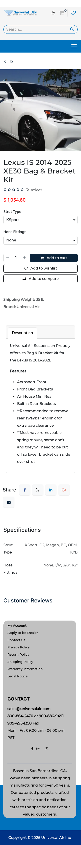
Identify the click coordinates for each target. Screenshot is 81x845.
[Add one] (24, 258)
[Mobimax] (20, 12)
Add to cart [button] (56, 258)
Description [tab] (22, 333)
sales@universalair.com (29, 709)
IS (11, 61)
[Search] (72, 29)
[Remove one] (7, 258)
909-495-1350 (19, 723)
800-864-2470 (20, 716)
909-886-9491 (51, 716)
